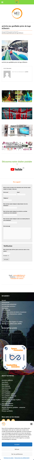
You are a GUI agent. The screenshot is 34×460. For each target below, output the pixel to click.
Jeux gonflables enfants (8, 394)
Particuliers (5, 308)
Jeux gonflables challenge (9, 396)
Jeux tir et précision (7, 405)
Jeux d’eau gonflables (8, 397)
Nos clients (5, 318)
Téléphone (6, 198)
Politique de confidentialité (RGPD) (12, 323)
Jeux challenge (6, 386)
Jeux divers (5, 382)
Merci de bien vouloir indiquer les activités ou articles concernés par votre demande (15, 212)
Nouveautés (5, 384)
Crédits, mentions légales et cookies (12, 322)
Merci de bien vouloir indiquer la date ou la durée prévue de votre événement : (16, 219)
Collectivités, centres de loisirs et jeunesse (14, 312)
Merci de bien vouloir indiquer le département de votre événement (15, 204)
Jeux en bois (5, 390)
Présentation (5, 302)
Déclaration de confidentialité (21, 457)
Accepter (17, 444)
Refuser (17, 449)
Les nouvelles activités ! (9, 306)
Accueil (4, 300)
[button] (31, 424)
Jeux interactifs (6, 388)
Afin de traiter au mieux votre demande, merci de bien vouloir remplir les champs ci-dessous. (17, 188)
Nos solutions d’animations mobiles (12, 314)
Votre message (6, 226)
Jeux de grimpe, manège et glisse (11, 399)
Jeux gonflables (6, 392)
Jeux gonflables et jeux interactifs (10, 31)
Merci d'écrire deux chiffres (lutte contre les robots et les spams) (16, 250)
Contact (4, 320)
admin (9, 68)
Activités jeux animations (9, 304)
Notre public (5, 316)
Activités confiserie (7, 380)
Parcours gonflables (7, 411)
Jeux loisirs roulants (7, 403)
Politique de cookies (9, 457)
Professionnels (6, 310)
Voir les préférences (17, 454)
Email (18, 192)
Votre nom (6, 192)
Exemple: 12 (6, 255)
